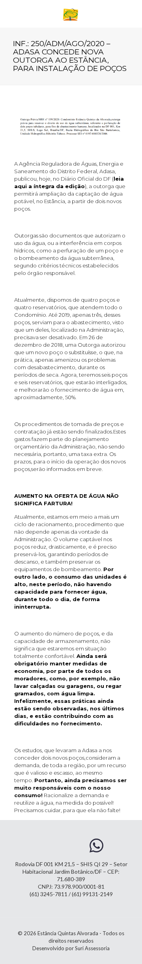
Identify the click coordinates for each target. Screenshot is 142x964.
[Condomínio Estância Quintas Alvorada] (71, 14)
